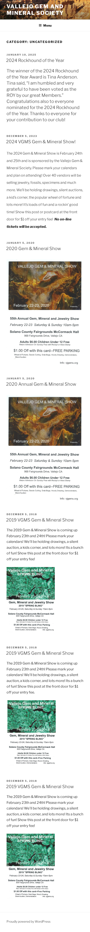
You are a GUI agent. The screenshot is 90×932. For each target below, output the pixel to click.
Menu (47, 25)
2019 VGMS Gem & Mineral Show (40, 520)
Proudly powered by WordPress (28, 921)
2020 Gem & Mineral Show (33, 248)
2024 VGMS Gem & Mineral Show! (41, 141)
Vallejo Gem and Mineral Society (35, 9)
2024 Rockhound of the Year (35, 60)
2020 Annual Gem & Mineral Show (41, 384)
